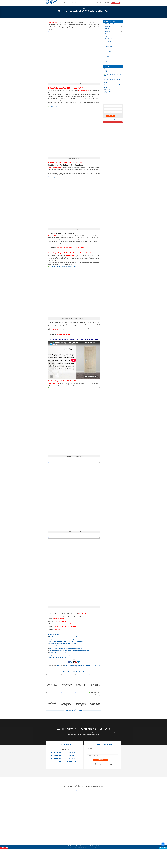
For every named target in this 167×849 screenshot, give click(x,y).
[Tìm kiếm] (105, 3)
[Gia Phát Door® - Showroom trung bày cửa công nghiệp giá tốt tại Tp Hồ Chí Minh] (54, 3)
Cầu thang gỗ (108, 51)
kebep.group (63, 328)
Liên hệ (101, 2)
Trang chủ (68, 2)
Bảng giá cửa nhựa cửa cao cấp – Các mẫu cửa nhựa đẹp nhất (63, 636)
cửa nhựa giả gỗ (82, 665)
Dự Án (87, 2)
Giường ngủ (107, 53)
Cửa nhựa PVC (95, 665)
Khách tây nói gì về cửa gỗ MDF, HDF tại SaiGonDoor (70, 247)
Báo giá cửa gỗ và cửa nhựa (63, 334)
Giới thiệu (74, 2)
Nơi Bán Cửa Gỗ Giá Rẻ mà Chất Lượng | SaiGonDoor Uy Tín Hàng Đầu (65, 645)
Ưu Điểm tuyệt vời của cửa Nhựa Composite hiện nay (61, 652)
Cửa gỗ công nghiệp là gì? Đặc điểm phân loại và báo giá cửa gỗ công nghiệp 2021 (68, 655)
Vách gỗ (107, 58)
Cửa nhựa (107, 36)
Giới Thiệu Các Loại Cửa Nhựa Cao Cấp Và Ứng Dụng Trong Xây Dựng (65, 648)
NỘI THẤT (107, 31)
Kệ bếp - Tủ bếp (108, 46)
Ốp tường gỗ (108, 56)
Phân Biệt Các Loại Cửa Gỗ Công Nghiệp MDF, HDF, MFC (62, 643)
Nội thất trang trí (109, 43)
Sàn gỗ (106, 48)
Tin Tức (96, 2)
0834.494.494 (5, 847)
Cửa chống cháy (108, 38)
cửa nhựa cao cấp (75, 665)
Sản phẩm (81, 2)
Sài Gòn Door (56, 629)
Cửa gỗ (106, 33)
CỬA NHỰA (107, 26)
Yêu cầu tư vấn (163, 847)
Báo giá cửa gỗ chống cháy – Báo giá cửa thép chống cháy (62, 639)
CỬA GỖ (107, 28)
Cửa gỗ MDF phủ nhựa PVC (54, 167)
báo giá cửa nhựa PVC (68, 665)
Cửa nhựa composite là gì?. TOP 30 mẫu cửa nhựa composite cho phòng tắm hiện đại (69, 650)
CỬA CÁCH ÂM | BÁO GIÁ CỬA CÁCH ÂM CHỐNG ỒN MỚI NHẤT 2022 (66, 641)
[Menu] (108, 3)
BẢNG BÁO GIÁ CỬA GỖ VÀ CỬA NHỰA (59, 657)
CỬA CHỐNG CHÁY (109, 23)
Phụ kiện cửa (108, 41)
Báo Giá (91, 2)
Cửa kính (107, 61)
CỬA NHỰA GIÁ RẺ (89, 665)
